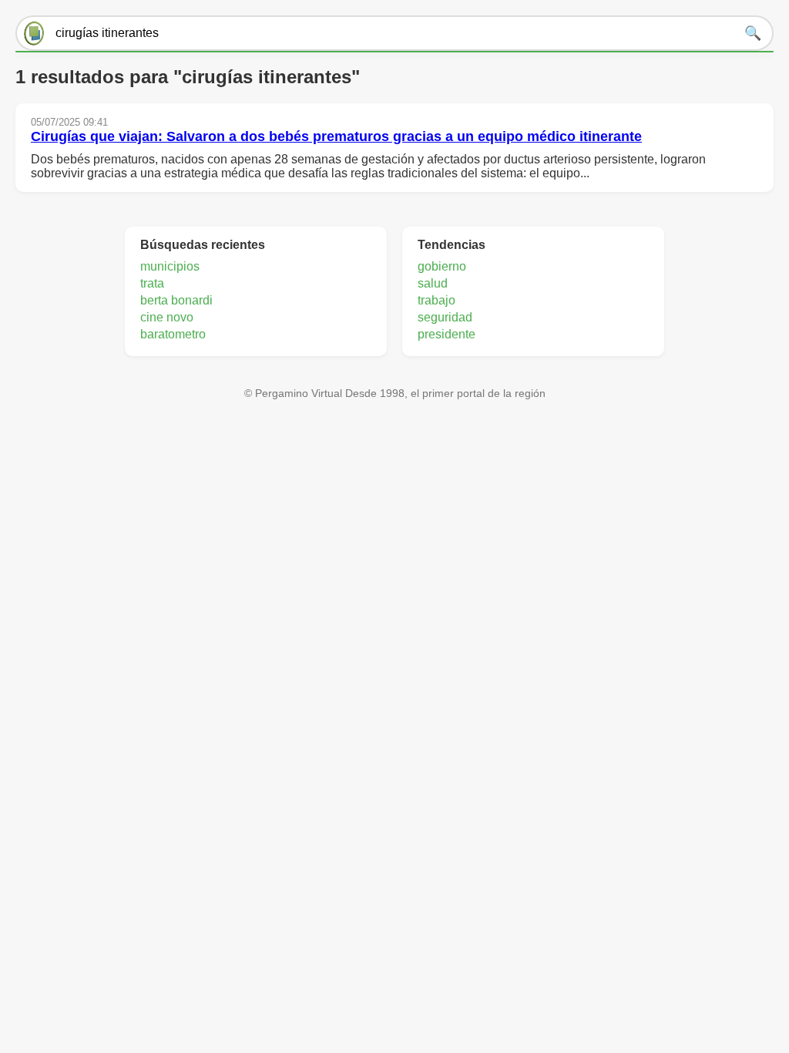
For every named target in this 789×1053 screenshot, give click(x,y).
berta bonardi (176, 300)
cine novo (166, 317)
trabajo (436, 300)
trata (152, 283)
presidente (446, 334)
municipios (170, 266)
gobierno (442, 266)
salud (433, 283)
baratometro (173, 334)
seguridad (445, 317)
